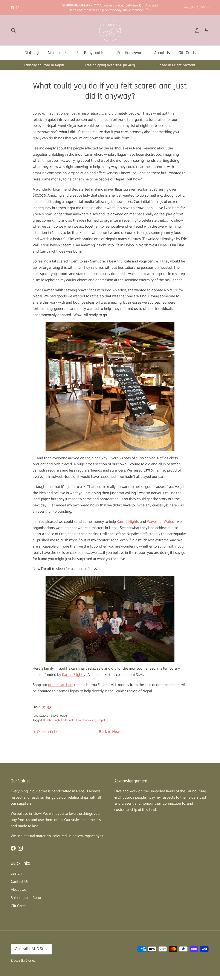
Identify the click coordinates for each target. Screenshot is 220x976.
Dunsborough (51, 720)
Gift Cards (187, 53)
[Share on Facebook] (49, 707)
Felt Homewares (131, 53)
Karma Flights (128, 521)
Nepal (101, 720)
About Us (162, 53)
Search (16, 873)
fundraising (89, 720)
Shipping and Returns (28, 898)
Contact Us (20, 881)
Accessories (57, 53)
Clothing (31, 53)
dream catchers (60, 685)
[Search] (13, 30)
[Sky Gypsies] (110, 30)
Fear (79, 720)
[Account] (196, 30)
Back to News (110, 732)
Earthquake (68, 720)
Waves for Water (160, 521)
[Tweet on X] (43, 707)
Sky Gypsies (28, 960)
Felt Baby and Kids (92, 53)
